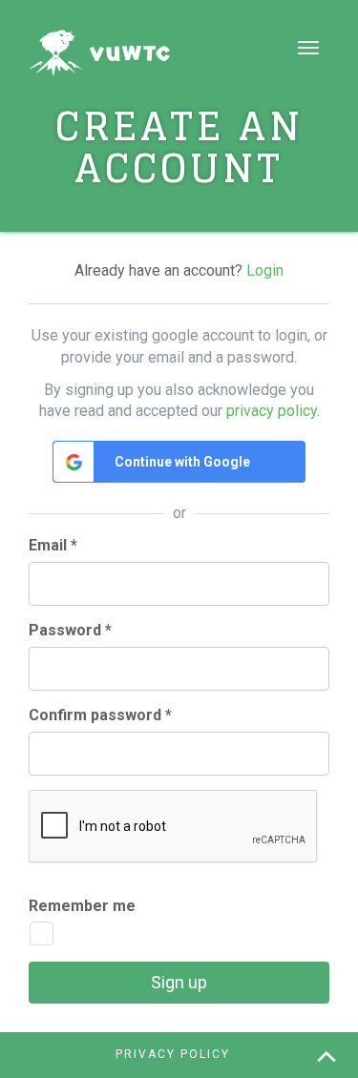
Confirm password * (100, 715)
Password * (70, 630)
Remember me (82, 906)
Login (265, 270)
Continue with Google (182, 461)
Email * (53, 545)
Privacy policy (173, 1054)
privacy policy (271, 411)
